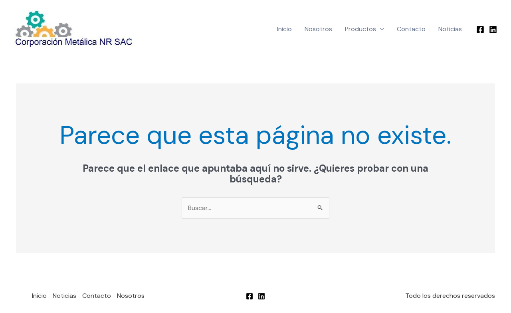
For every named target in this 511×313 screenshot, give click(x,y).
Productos (360, 29)
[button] (380, 29)
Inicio (284, 29)
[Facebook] (480, 30)
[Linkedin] (493, 30)
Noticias (450, 29)
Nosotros (318, 29)
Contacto (411, 29)
